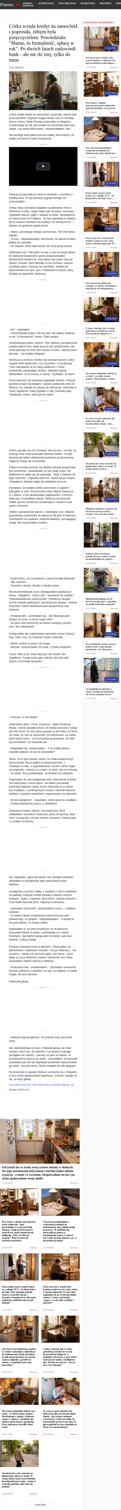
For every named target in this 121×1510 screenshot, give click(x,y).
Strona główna (28, 4)
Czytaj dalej (39, 1504)
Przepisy (106, 3)
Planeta (10, 4)
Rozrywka (88, 3)
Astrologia (46, 3)
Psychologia (67, 3)
